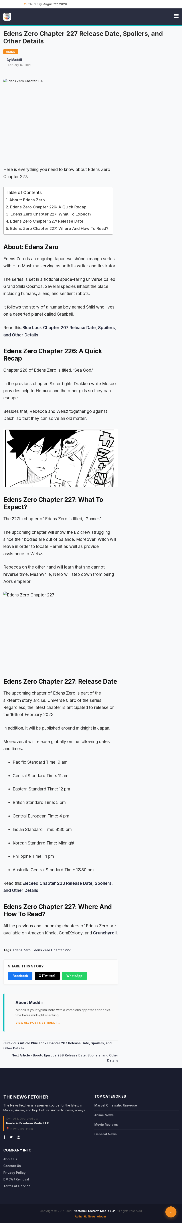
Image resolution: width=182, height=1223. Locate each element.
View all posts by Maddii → (38, 1022)
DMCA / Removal (16, 1179)
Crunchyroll (105, 933)
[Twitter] (11, 1137)
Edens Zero (22, 950)
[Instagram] (18, 1137)
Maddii (16, 60)
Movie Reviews (106, 1124)
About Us (10, 1159)
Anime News (104, 1115)
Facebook (20, 976)
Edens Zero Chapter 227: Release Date (46, 221)
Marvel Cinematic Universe (115, 1105)
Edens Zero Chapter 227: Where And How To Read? (59, 228)
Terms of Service (16, 1186)
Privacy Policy (14, 1172)
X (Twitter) (47, 976)
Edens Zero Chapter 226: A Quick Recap (48, 207)
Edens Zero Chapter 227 (51, 950)
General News (105, 1134)
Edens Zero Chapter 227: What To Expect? (50, 214)
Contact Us (12, 1166)
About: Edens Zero (27, 200)
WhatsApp (74, 976)
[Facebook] (4, 1137)
